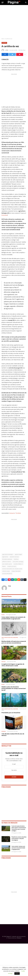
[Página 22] (14, 2)
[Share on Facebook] (5, 54)
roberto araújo (6, 571)
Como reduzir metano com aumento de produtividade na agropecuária (13, 618)
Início (3, 38)
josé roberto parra (7, 564)
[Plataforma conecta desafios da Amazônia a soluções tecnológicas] (6, 839)
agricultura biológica (7, 554)
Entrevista (4, 215)
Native (4, 566)
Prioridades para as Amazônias (11, 712)
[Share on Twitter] (12, 54)
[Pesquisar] (25, 2)
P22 (7, 50)
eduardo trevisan (14, 556)
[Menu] (3, 2)
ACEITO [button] (17, 973)
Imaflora (16, 559)
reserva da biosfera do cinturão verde (12, 568)
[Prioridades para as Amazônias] (14, 700)
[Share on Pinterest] (19, 54)
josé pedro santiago (18, 561)
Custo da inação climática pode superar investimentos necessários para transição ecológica (19, 828)
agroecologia (18, 554)
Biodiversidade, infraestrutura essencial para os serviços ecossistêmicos (14, 642)
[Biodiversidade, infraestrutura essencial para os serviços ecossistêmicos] (14, 629)
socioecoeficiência (7, 573)
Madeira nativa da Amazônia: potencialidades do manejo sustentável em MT (14, 688)
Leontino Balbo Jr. (18, 564)
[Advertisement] (14, 22)
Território (18, 513)
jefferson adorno (6, 561)
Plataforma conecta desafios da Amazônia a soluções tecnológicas (19, 838)
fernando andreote (7, 559)
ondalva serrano (11, 566)
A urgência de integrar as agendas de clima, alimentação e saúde (13, 665)
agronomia (5, 556)
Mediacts (19, 938)
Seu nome (14, 770)
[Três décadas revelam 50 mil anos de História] (14, 722)
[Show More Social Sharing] (24, 54)
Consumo (12, 513)
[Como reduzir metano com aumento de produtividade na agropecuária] (14, 606)
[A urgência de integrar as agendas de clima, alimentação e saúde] (14, 653)
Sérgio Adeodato (16, 571)
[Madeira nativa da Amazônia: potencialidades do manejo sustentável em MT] (14, 676)
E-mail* (14, 764)
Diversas (4, 42)
